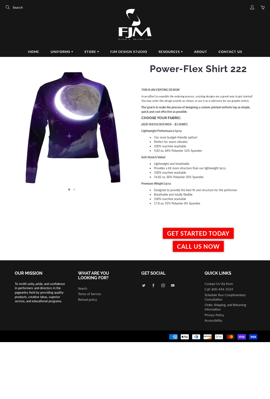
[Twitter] (143, 285)
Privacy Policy (214, 315)
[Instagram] (163, 285)
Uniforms (61, 52)
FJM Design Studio (128, 52)
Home (33, 52)
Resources (170, 52)
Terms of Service (89, 294)
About (200, 52)
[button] (69, 189)
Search (82, 288)
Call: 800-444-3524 (219, 289)
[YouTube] (172, 285)
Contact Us (230, 52)
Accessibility (213, 320)
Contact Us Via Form (219, 284)
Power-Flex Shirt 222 (198, 68)
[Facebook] (153, 285)
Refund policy (87, 299)
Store (90, 52)
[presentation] (8, 129)
